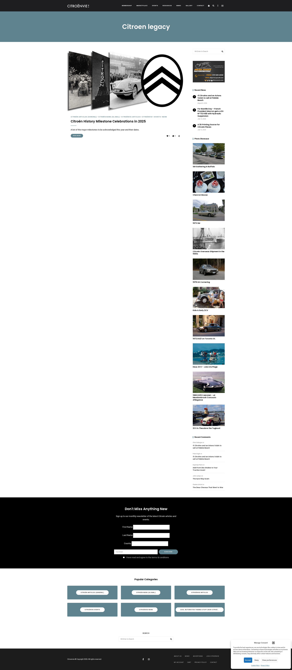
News (164, 117)
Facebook (143, 659)
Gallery (189, 6)
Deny (257, 660)
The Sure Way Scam (201, 479)
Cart (189, 662)
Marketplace (141, 6)
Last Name (128, 535)
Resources (167, 6)
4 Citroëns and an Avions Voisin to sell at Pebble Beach (207, 446)
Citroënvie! (147, 117)
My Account (179, 662)
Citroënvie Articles (131, 117)
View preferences (269, 660)
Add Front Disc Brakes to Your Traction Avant (205, 469)
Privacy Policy (265, 666)
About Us (177, 656)
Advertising (198, 656)
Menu (222, 5)
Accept (248, 660)
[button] (273, 643)
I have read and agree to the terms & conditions (147, 557)
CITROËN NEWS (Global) (109, 117)
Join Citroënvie (212, 656)
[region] (209, 71)
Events (155, 6)
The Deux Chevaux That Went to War (208, 487)
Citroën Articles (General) (84, 117)
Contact (200, 6)
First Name (128, 527)
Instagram (149, 659)
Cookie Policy (255, 666)
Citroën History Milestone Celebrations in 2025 (108, 121)
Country (127, 543)
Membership (127, 6)
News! (178, 6)
